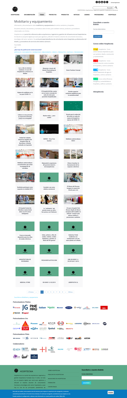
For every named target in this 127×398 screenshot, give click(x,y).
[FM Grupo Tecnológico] (43, 323)
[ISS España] (104, 323)
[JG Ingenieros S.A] (25, 307)
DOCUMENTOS (26, 52)
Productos (65, 14)
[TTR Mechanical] (43, 338)
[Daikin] (34, 323)
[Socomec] (78, 323)
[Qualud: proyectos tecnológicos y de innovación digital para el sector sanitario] (51, 328)
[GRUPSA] (60, 323)
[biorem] (51, 349)
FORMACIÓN (51, 382)
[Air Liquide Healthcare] (16, 307)
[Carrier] (68, 307)
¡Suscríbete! (97, 36)
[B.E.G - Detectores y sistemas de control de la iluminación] (104, 307)
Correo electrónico (99, 29)
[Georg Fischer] (34, 328)
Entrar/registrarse (115, 2)
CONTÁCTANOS (52, 387)
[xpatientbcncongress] (87, 349)
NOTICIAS (70, 52)
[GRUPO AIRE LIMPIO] (16, 323)
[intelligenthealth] (69, 349)
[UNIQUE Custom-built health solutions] (104, 349)
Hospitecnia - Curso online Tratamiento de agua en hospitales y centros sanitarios (102, 72)
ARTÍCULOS (17, 52)
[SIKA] (25, 323)
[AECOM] (87, 338)
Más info (62, 396)
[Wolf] (69, 338)
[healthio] (60, 349)
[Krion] (51, 323)
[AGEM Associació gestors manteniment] (25, 349)
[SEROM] (16, 313)
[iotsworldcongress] (78, 349)
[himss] (34, 349)
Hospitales (112, 14)
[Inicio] (15, 9)
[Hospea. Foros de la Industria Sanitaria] (43, 349)
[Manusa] (16, 328)
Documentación (29, 14)
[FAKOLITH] (60, 328)
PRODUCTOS (62, 52)
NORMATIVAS (37, 52)
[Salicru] (69, 328)
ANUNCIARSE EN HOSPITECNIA (57, 378)
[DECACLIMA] (95, 323)
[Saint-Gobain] (86, 307)
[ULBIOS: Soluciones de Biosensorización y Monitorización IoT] (60, 338)
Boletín (96, 24)
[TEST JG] (25, 338)
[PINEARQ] (33, 307)
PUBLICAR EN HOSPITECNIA (56, 374)
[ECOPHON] (69, 323)
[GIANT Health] (25, 356)
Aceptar (110, 392)
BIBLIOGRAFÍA (46, 52)
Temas (42, 14)
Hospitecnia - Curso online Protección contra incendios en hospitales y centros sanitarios (103, 63)
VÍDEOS (54, 52)
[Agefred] (77, 307)
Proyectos (53, 14)
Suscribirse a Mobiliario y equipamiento (26, 297)
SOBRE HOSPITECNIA (54, 370)
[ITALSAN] (42, 307)
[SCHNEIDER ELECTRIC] (51, 307)
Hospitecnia (15, 14)
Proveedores (99, 14)
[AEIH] (16, 349)
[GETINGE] (34, 338)
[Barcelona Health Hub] (95, 349)
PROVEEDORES (78, 52)
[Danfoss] (25, 328)
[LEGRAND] (25, 313)
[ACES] (16, 356)
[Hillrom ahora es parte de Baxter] (60, 307)
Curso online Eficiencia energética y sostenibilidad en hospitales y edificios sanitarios (102, 81)
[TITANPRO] (51, 338)
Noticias (77, 14)
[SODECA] (87, 323)
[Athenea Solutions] (34, 356)
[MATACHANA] (16, 338)
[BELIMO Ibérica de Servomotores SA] (78, 338)
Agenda (87, 14)
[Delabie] (95, 307)
